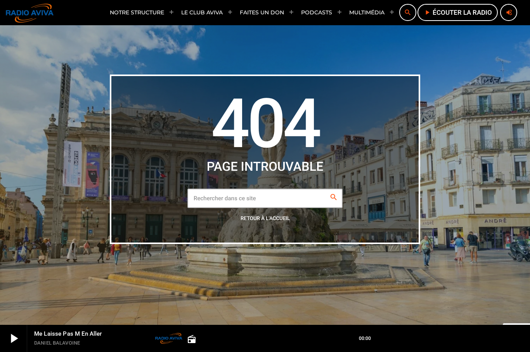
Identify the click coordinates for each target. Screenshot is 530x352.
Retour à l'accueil (265, 219)
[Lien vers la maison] (30, 12)
